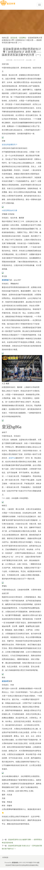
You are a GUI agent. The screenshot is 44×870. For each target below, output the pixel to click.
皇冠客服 (30, 865)
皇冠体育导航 (10, 865)
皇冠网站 (22, 38)
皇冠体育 (17, 865)
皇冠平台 (12, 458)
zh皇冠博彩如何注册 (9, 210)
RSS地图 (29, 862)
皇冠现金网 (24, 865)
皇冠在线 (13, 38)
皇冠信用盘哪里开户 (9, 145)
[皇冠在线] (7, 3)
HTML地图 (35, 862)
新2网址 (35, 865)
